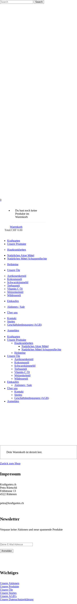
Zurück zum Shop (10, 463)
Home (3, 442)
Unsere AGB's (8, 596)
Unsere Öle (6, 589)
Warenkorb (16, 226)
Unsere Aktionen (9, 583)
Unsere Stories (8, 592)
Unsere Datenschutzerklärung (16, 599)
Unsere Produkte (9, 586)
